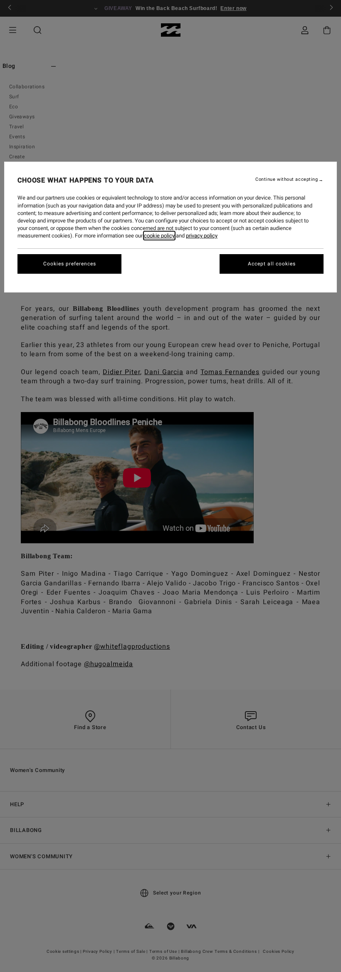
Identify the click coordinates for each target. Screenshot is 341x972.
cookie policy (159, 236)
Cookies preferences (69, 263)
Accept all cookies (272, 263)
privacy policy (201, 236)
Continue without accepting (286, 179)
